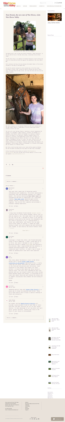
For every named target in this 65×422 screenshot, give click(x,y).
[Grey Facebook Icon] (55, 3)
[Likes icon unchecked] (9, 206)
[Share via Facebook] (6, 164)
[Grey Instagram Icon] (57, 3)
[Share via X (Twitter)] (9, 164)
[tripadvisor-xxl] (61, 3)
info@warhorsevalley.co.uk (13, 409)
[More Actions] (43, 188)
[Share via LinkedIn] (12, 164)
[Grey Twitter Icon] (59, 3)
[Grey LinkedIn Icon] (36, 419)
